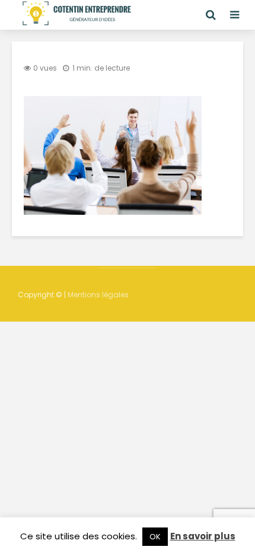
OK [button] (155, 536)
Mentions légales (98, 295)
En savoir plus (202, 536)
